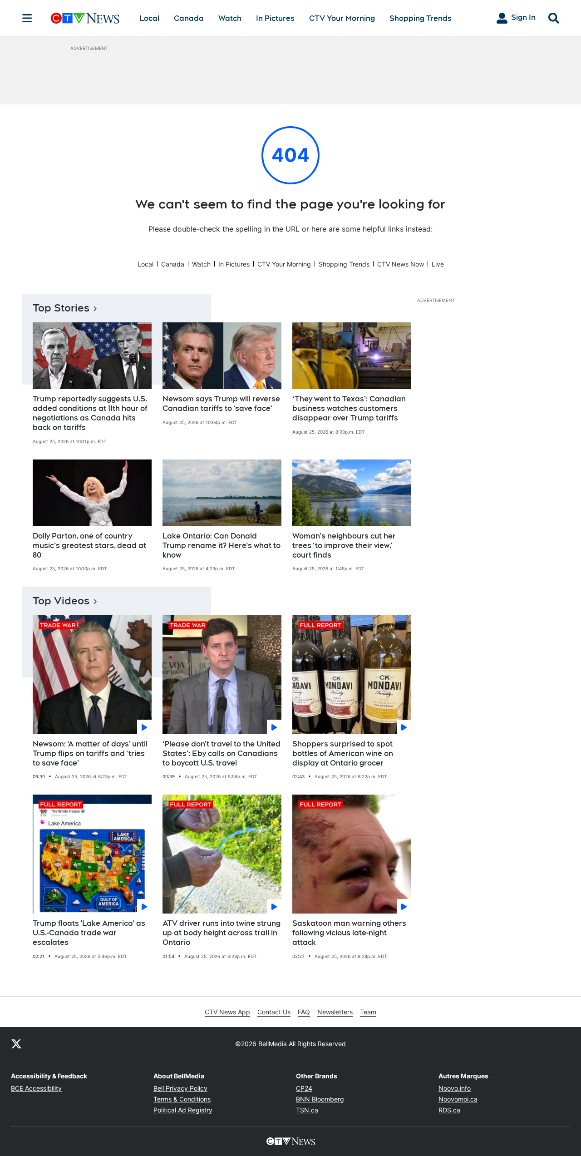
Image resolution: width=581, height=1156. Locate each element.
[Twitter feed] (16, 1043)
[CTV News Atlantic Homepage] (85, 18)
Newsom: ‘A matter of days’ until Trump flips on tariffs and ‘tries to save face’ (90, 753)
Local (149, 18)
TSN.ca (307, 1110)
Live (438, 264)
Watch (229, 18)
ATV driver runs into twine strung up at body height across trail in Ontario (221, 933)
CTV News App (227, 1012)
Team (368, 1012)
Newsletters (335, 1012)
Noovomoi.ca (458, 1099)
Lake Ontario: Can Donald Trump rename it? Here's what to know (221, 545)
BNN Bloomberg (320, 1099)
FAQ (304, 1012)
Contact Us (273, 1012)
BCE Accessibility (36, 1088)
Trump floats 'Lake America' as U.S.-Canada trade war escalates (89, 933)
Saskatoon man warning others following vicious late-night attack (349, 933)
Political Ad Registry (182, 1110)
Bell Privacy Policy (180, 1088)
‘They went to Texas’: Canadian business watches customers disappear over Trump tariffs (349, 408)
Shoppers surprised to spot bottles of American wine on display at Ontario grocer (342, 753)
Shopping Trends (420, 18)
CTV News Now (400, 264)
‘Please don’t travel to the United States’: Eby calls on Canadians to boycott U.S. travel (221, 753)
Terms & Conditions (182, 1099)
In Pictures (275, 18)
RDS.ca (449, 1110)
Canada (189, 18)
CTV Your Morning (342, 18)
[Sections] (27, 18)
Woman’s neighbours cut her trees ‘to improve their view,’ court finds (344, 545)
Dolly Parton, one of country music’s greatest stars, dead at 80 (89, 545)
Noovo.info (454, 1088)
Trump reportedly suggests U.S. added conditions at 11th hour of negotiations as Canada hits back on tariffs (90, 413)
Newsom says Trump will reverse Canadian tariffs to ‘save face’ (221, 404)
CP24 (304, 1088)
